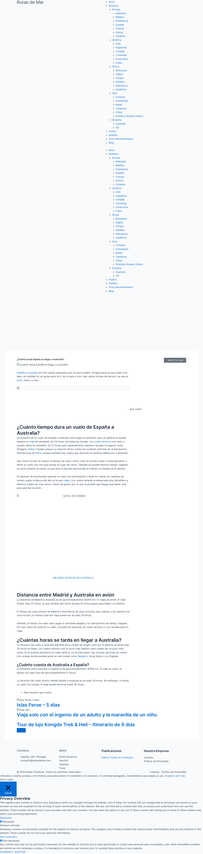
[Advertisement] (101, 319)
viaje (32, 441)
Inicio (112, 1)
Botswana (121, 70)
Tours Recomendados (121, 138)
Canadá (120, 51)
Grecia (119, 32)
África (115, 66)
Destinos (113, 5)
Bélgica (120, 16)
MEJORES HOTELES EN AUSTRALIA (73, 577)
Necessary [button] (6, 817)
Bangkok (83, 656)
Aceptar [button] (169, 775)
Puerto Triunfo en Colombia (117, 757)
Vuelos (112, 131)
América (116, 39)
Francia (120, 28)
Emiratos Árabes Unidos (129, 116)
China (119, 112)
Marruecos (122, 85)
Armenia (120, 97)
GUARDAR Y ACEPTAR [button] (12, 851)
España (120, 24)
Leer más (180, 775)
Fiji (117, 127)
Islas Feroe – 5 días (38, 705)
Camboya (121, 108)
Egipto (119, 74)
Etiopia (120, 77)
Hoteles (113, 135)
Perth (39, 452)
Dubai (31, 449)
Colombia (121, 55)
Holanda (120, 36)
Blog (111, 142)
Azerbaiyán (122, 100)
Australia (121, 123)
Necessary (8, 821)
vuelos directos (102, 441)
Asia (114, 93)
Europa (116, 9)
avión (20, 380)
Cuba (119, 62)
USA (118, 43)
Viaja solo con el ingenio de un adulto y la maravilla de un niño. (87, 715)
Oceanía (116, 119)
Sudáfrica (121, 89)
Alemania (121, 13)
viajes (66, 480)
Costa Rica (122, 58)
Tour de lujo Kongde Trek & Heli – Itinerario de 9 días (76, 724)
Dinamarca (122, 20)
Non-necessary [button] (8, 836)
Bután (119, 104)
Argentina (121, 47)
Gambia (120, 81)
